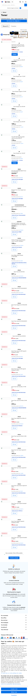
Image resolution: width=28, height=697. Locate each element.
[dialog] (14, 668)
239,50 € (21, 230)
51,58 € (21, 374)
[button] (12, 2)
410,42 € (21, 423)
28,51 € (21, 196)
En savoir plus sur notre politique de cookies (11, 673)
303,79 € (21, 406)
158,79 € (21, 245)
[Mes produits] (20, 2)
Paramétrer (14, 695)
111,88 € (21, 473)
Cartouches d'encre (5, 18)
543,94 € (21, 276)
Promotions (13, 26)
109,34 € (21, 543)
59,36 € (21, 81)
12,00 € (21, 213)
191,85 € (21, 292)
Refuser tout (14, 692)
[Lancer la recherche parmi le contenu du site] (25, 5)
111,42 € (21, 127)
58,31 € (21, 96)
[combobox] (14, 5)
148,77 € (21, 509)
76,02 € (21, 111)
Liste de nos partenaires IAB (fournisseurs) (11, 684)
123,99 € (21, 455)
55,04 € (21, 158)
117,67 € (21, 143)
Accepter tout (14, 689)
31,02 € (21, 491)
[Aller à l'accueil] (2, 2)
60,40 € (21, 66)
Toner (12, 18)
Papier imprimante (19, 18)
